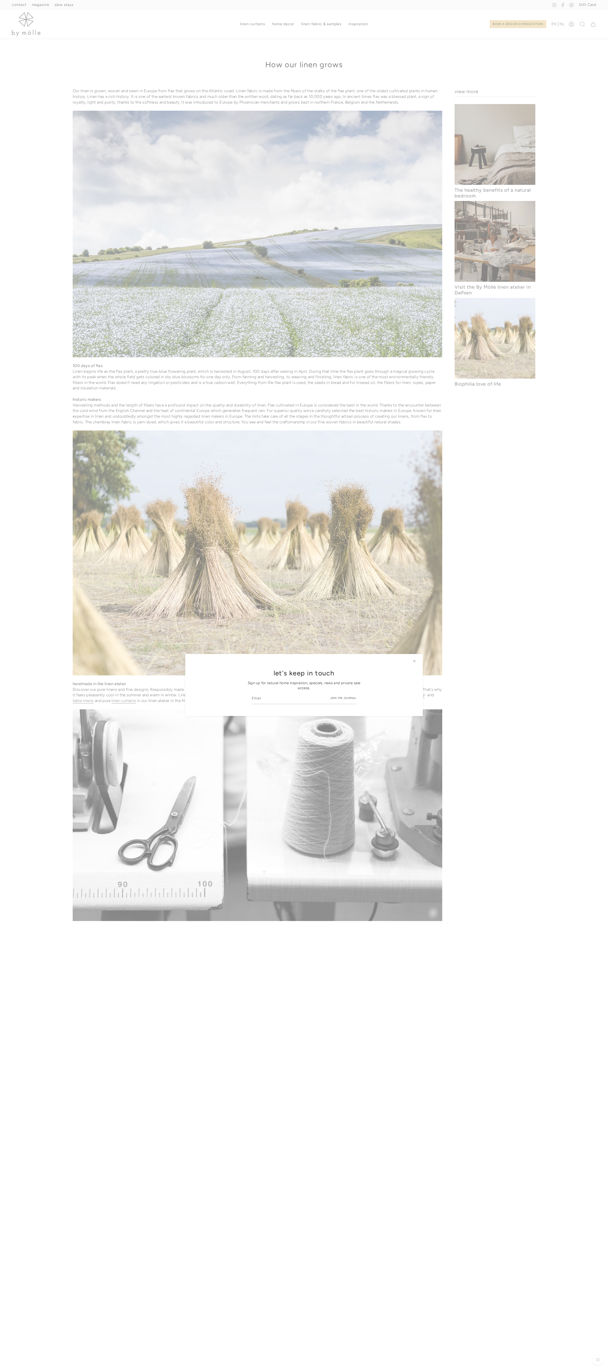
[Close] (414, 661)
